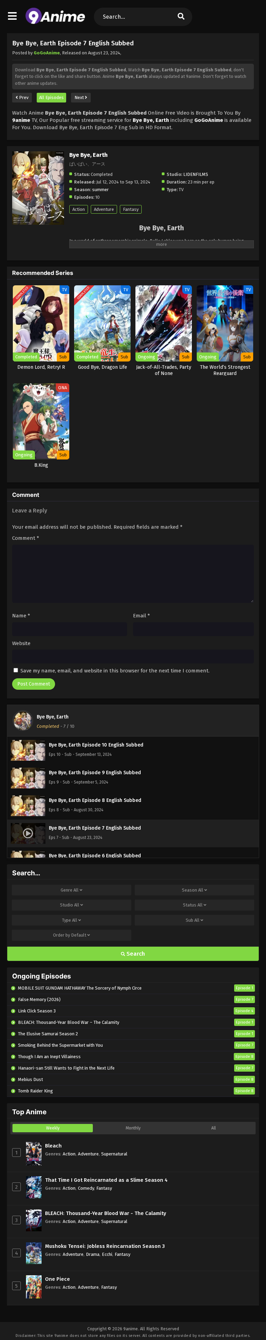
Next (79, 97)
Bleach (53, 1146)
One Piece (57, 1279)
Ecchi (107, 1254)
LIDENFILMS (195, 174)
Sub (193, 920)
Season (192, 890)
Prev (23, 97)
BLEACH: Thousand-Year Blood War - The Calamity (105, 1213)
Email (141, 616)
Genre (70, 890)
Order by (69, 935)
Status (193, 905)
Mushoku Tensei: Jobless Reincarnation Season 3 (105, 1246)
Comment (25, 538)
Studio (69, 905)
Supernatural (114, 1153)
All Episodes (51, 97)
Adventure (104, 209)
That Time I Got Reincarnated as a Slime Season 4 (106, 1180)
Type (69, 920)
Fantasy (131, 209)
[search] (181, 17)
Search (135, 953)
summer (100, 189)
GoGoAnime (47, 52)
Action (78, 209)
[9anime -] (55, 22)
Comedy (86, 1188)
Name (21, 616)
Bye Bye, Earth (53, 717)
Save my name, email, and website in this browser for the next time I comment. (115, 671)
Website (21, 643)
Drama (92, 1254)
